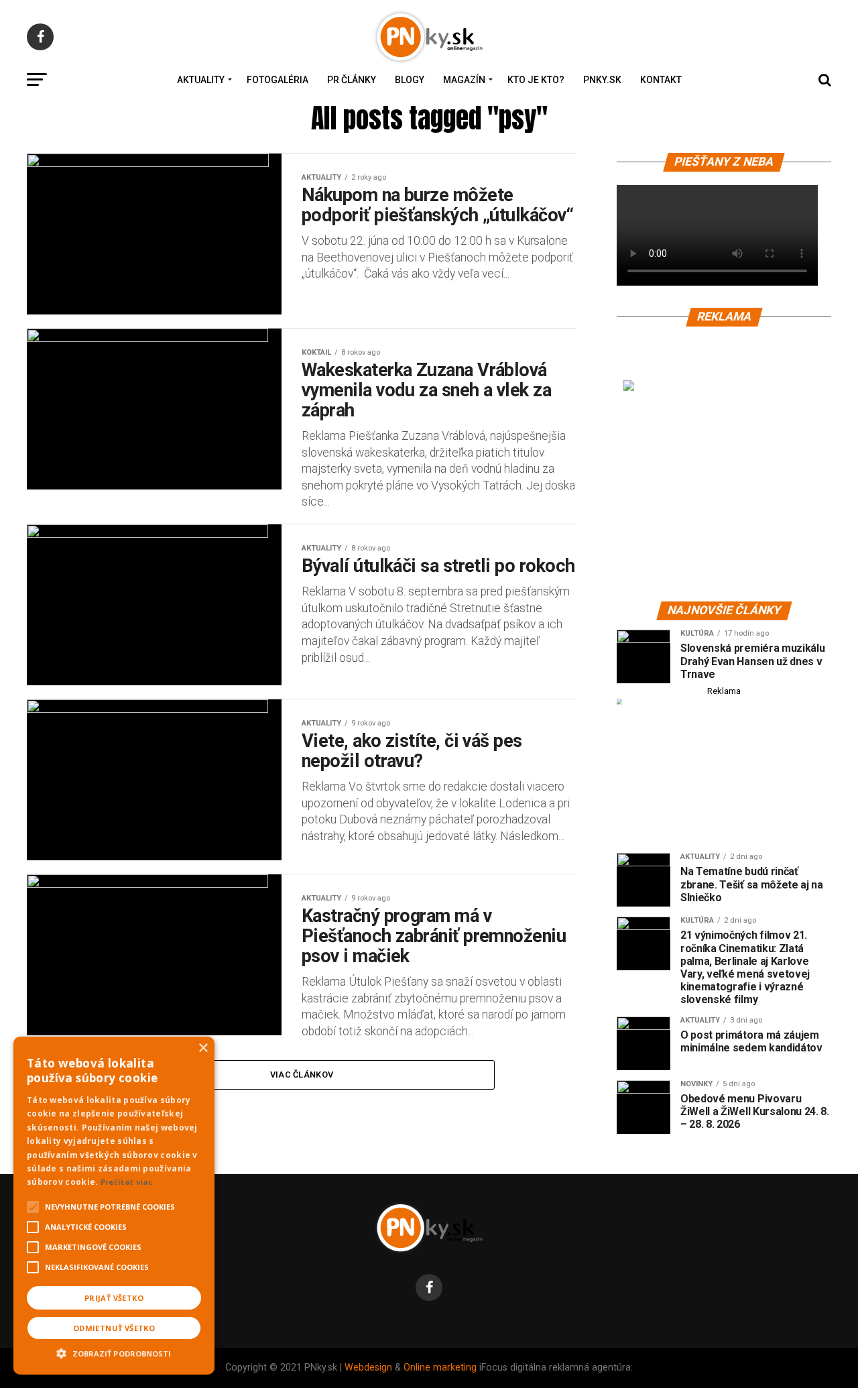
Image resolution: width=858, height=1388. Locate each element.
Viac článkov (301, 1074)
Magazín (464, 79)
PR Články (351, 79)
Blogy (409, 79)
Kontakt (661, 79)
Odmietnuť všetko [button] (114, 1328)
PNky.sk (602, 79)
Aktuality (201, 79)
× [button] (203, 1048)
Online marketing (440, 1367)
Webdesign (368, 1367)
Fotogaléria (277, 79)
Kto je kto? (535, 79)
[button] (114, 1351)
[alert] (113, 1206)
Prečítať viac (127, 1182)
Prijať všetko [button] (113, 1298)
